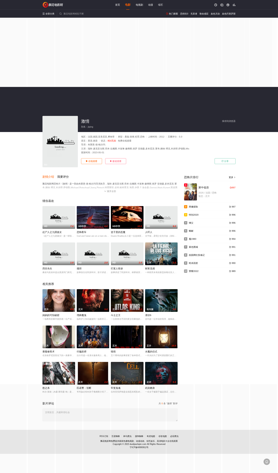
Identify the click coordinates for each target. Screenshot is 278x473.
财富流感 (150, 268)
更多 (232, 177)
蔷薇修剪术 (48, 351)
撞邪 (79, 268)
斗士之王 (115, 315)
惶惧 (113, 351)
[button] (49, 177)
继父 (191, 223)
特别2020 (194, 214)
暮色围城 (193, 247)
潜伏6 (148, 315)
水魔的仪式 (151, 351)
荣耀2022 (194, 271)
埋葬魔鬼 (81, 315)
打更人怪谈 (117, 268)
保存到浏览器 (229, 121)
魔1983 (192, 239)
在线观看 (91, 161)
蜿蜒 (191, 231)
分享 (225, 161)
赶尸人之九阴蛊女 (52, 232)
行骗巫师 (81, 351)
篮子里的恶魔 (118, 232)
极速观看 (115, 161)
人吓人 (148, 232)
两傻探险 (193, 206)
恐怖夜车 (81, 232)
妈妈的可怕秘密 (50, 315)
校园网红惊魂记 (197, 255)
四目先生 (47, 268)
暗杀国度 (193, 263)
